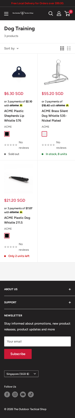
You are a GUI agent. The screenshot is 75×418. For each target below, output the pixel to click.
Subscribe (17, 354)
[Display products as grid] (62, 48)
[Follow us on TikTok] (31, 394)
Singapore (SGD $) (17, 373)
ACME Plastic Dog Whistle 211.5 (17, 220)
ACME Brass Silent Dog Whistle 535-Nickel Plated (55, 116)
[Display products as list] (69, 48)
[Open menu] (6, 13)
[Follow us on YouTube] (23, 394)
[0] (67, 13)
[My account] (59, 13)
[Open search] (51, 13)
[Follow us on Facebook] (7, 394)
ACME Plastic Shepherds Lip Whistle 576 (14, 116)
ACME (8, 126)
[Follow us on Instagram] (15, 394)
